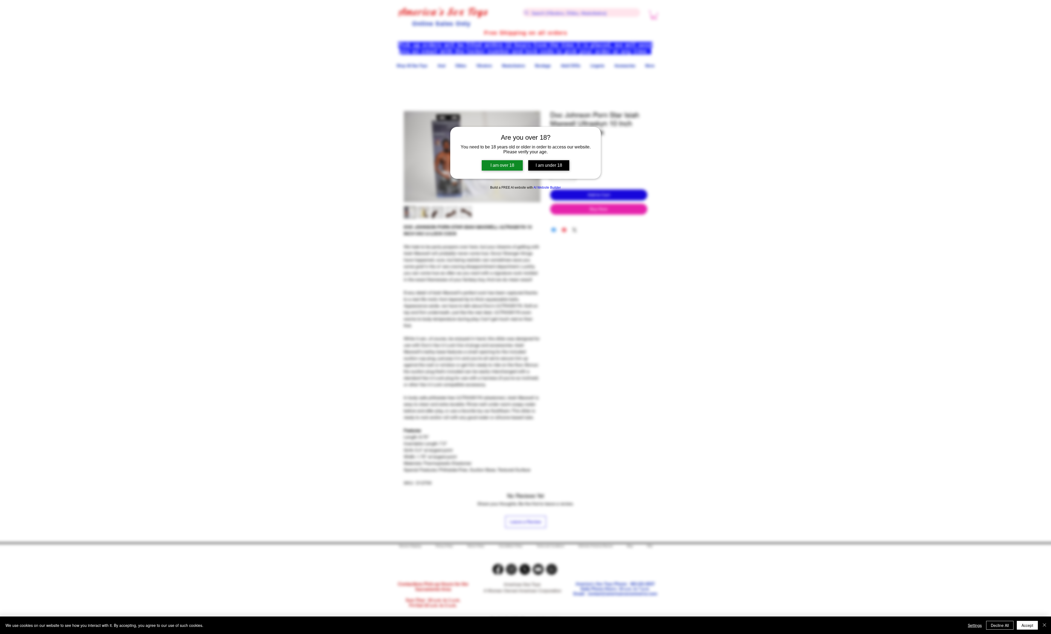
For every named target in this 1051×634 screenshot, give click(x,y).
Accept (1027, 625)
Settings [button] (975, 625)
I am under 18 (549, 165)
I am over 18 (502, 165)
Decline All (1000, 625)
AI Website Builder (547, 187)
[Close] (1044, 625)
